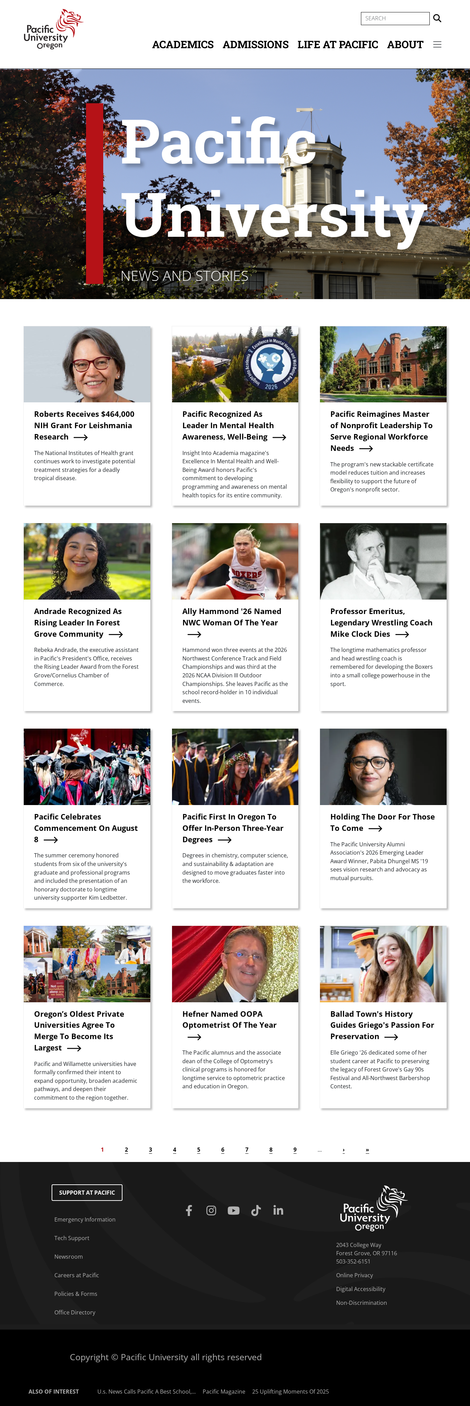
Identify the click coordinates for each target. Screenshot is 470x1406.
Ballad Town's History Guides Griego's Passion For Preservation (382, 1025)
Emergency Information (85, 1219)
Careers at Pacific (76, 1275)
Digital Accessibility (360, 1289)
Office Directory (74, 1312)
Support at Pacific (87, 1192)
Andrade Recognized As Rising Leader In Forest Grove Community (78, 622)
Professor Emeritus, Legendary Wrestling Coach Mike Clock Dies (381, 622)
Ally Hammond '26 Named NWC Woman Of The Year (231, 616)
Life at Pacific (338, 44)
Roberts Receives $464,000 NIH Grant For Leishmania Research (84, 425)
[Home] (53, 28)
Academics (183, 44)
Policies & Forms (75, 1294)
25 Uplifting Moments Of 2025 (290, 1391)
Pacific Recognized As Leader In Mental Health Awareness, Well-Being (228, 425)
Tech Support (71, 1238)
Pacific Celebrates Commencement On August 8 (86, 828)
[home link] (374, 1208)
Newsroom (68, 1256)
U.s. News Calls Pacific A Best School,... (146, 1391)
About (405, 44)
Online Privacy (354, 1275)
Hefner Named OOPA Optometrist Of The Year (229, 1019)
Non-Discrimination (361, 1303)
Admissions (256, 44)
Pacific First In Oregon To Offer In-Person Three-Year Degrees (233, 828)
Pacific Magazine (224, 1391)
